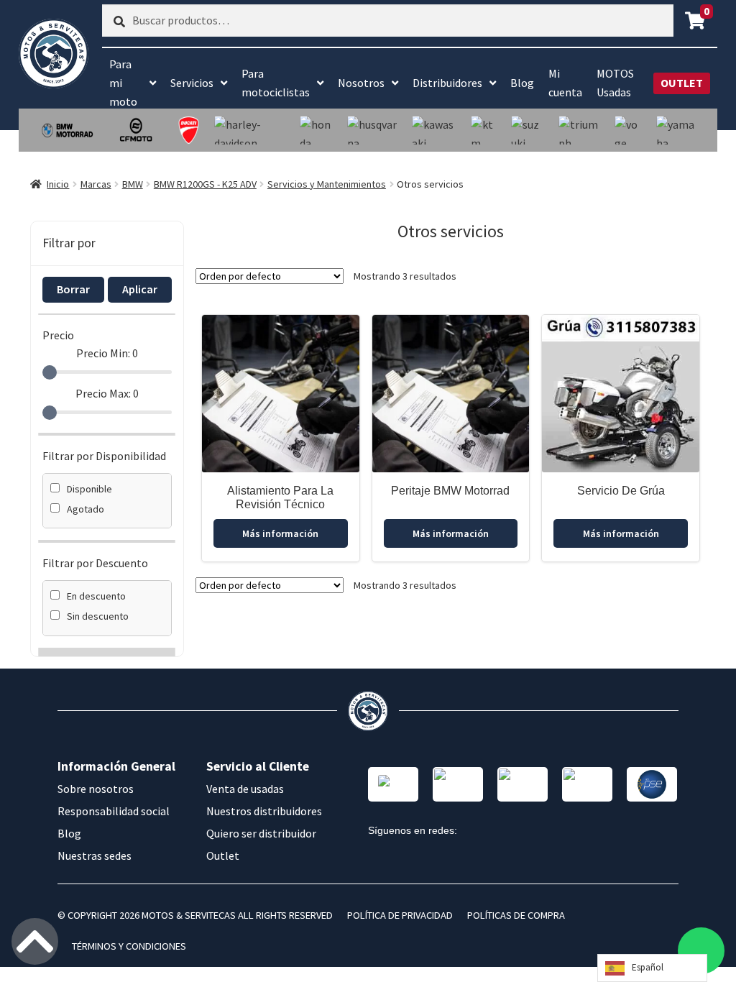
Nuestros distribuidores (264, 811)
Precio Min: (107, 353)
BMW (132, 184)
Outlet (222, 855)
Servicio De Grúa (621, 491)
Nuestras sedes (95, 855)
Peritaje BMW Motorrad (450, 491)
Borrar (73, 289)
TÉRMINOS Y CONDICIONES (129, 946)
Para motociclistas (276, 82)
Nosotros (361, 82)
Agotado (85, 509)
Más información (280, 533)
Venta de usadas (245, 788)
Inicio (58, 184)
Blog (522, 82)
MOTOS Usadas (615, 82)
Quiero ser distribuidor (261, 833)
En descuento (96, 595)
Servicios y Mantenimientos (326, 184)
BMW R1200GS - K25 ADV (205, 184)
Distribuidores (447, 82)
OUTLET (682, 82)
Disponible (89, 488)
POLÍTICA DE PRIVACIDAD (400, 915)
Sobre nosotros (96, 788)
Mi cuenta (565, 82)
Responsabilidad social (114, 811)
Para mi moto (123, 83)
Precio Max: (107, 393)
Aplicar (139, 289)
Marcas (95, 184)
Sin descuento (98, 616)
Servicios (191, 82)
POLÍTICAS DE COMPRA (516, 915)
